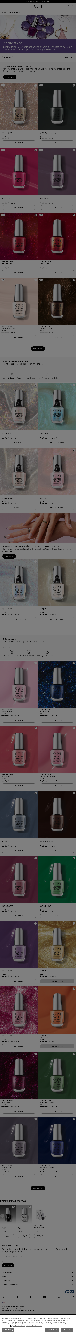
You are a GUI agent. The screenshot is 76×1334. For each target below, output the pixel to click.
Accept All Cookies (52, 1330)
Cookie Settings (8, 1330)
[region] (38, 1324)
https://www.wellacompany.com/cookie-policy (26, 1326)
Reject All (67, 1330)
